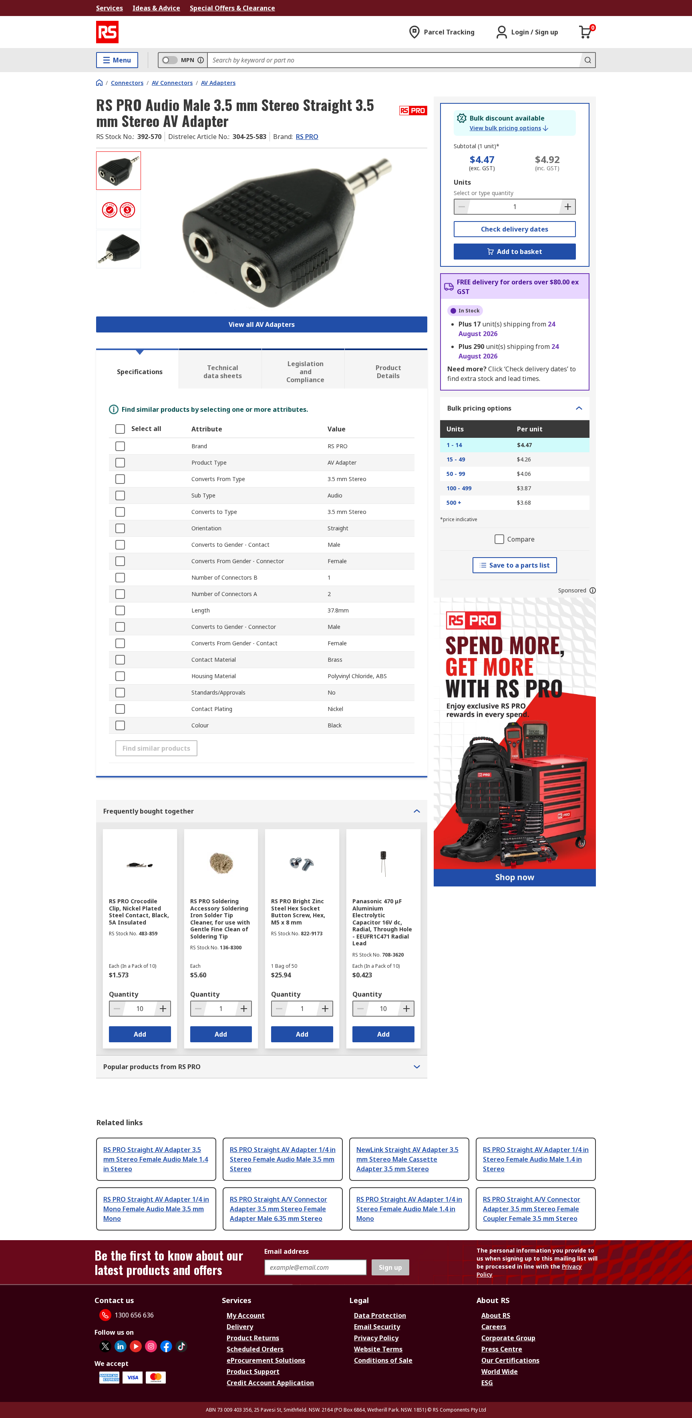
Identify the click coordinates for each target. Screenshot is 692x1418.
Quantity (123, 994)
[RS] (107, 32)
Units (462, 182)
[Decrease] (463, 206)
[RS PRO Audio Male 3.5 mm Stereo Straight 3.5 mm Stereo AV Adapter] (285, 231)
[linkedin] (121, 1346)
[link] (509, 128)
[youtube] (136, 1346)
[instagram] (151, 1346)
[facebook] (166, 1346)
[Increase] (567, 206)
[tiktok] (181, 1346)
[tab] (137, 368)
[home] (99, 82)
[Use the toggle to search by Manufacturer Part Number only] (200, 60)
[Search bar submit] (587, 60)
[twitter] (105, 1346)
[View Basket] (585, 32)
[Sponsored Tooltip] (592, 590)
